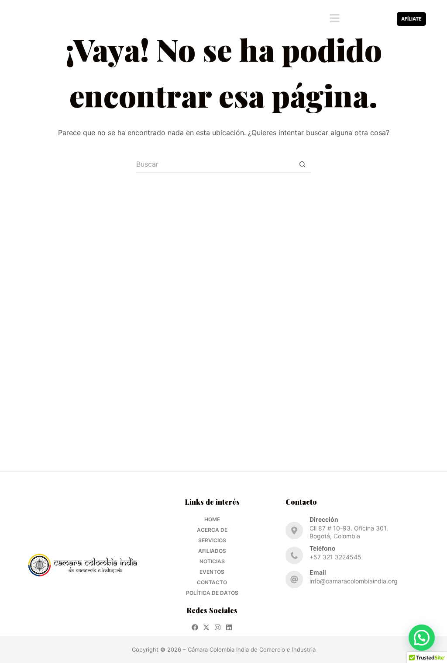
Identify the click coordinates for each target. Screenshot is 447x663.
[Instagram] (383, 14)
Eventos (211, 572)
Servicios (212, 540)
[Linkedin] (383, 23)
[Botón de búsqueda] (302, 164)
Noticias (212, 561)
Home (212, 519)
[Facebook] (360, 14)
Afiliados (212, 551)
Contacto (212, 582)
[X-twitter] (372, 14)
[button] (334, 19)
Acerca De (212, 530)
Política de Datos (212, 593)
